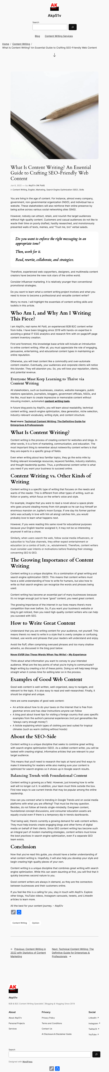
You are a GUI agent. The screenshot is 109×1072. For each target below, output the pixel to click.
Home (5, 44)
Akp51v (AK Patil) (37, 185)
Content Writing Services (59, 36)
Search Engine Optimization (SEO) (62, 189)
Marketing (40, 189)
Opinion (35, 923)
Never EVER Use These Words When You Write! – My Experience (48, 654)
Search (36, 22)
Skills (81, 189)
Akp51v (54, 15)
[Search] (73, 27)
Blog (37, 36)
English (31, 189)
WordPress (27, 1061)
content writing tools (57, 401)
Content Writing (21, 44)
